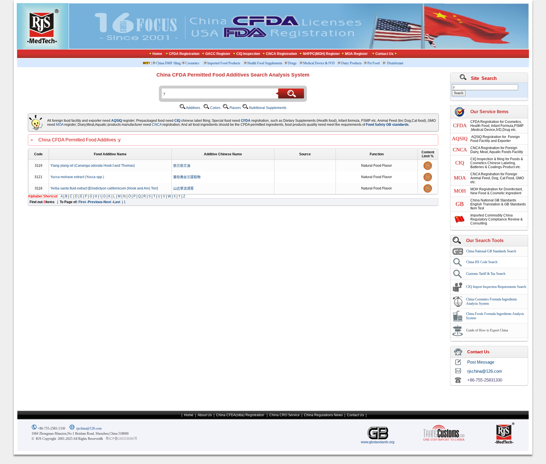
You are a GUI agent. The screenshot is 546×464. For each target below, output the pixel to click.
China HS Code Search (481, 262)
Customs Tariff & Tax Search (485, 274)
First (82, 202)
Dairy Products (351, 63)
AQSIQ (116, 121)
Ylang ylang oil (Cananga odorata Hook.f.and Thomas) (92, 166)
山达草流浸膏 (183, 189)
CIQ (177, 121)
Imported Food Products (223, 63)
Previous (95, 202)
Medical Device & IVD (319, 63)
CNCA (157, 125)
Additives (192, 108)
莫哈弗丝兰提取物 (186, 177)
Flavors (235, 108)
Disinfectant (395, 63)
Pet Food (373, 63)
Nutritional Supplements (267, 108)
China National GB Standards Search (491, 251)
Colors (214, 108)
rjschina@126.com (89, 428)
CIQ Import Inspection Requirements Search (496, 287)
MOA (59, 125)
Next (108, 202)
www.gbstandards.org (377, 442)
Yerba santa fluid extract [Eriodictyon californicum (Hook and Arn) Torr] (104, 188)
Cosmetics (192, 63)
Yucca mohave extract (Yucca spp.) (77, 177)
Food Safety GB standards (387, 125)
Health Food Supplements (264, 63)
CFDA (246, 121)
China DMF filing (168, 63)
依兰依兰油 (181, 166)
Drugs (292, 63)
